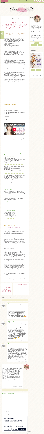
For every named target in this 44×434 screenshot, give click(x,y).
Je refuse (15, 429)
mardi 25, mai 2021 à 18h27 (17, 386)
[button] (32, 75)
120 (16, 18)
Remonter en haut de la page (2, 37)
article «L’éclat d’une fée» (9, 156)
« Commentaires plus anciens (14, 300)
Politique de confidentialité (18, 426)
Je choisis (7, 429)
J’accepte (22, 429)
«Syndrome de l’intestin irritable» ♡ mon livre (12, 157)
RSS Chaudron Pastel (43, 1)
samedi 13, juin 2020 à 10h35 (22, 340)
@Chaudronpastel (10, 217)
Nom (6, 411)
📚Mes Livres (22, 0)
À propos (36, 42)
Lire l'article (38, 72)
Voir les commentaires (2, 33)
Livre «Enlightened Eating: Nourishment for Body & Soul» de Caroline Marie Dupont (13, 171)
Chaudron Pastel (22, 10)
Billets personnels (12, 278)
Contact (40, 44)
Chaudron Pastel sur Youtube (38, 1)
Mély (3, 365)
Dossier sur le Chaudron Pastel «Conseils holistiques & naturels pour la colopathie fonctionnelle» (14, 160)
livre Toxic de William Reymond (11, 178)
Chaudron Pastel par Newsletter (34, 1)
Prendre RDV (34, 44)
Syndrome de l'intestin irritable (13, 279)
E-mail (6, 414)
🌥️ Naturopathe (4, 0)
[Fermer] (26, 418)
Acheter (33, 72)
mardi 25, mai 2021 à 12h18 (22, 361)
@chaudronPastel (11, 212)
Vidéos (20, 279)
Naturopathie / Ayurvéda (20, 278)
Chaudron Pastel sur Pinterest (41, 1)
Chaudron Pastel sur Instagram (36, 1)
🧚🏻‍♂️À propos (27, 0)
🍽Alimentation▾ (11, 0)
